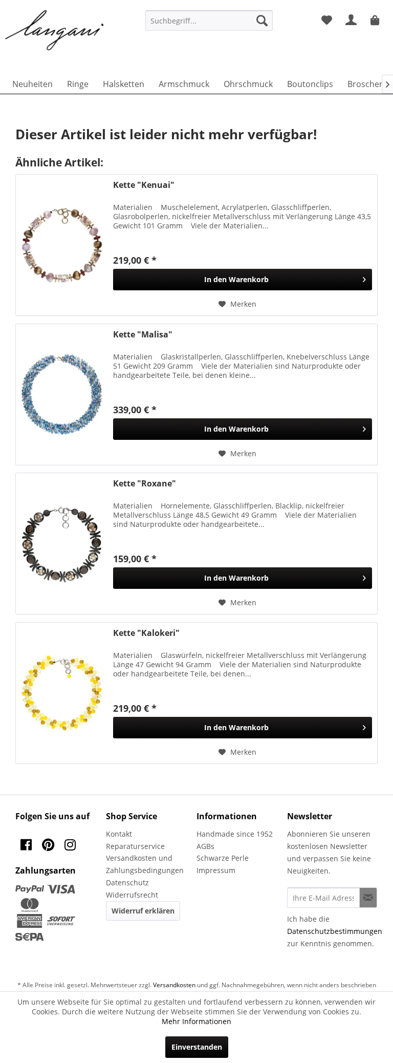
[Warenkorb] (376, 20)
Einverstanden (196, 1047)
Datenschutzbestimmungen (334, 931)
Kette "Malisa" (142, 334)
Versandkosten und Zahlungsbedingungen (145, 864)
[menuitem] (209, 20)
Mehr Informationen (196, 1021)
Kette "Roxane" (144, 483)
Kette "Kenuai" (143, 185)
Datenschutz (127, 882)
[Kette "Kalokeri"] (62, 693)
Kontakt (119, 834)
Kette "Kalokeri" (146, 633)
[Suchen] (262, 20)
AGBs (205, 846)
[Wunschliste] (326, 20)
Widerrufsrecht (132, 895)
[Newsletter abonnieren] (368, 897)
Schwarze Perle (222, 858)
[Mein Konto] (351, 20)
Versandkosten (174, 985)
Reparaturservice (135, 846)
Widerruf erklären (143, 911)
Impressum (215, 870)
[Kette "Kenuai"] (62, 245)
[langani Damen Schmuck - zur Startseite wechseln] (54, 30)
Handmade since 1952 (234, 834)
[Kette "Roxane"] (62, 543)
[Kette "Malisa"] (62, 394)
